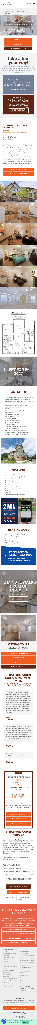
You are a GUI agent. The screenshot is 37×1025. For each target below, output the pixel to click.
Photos (18, 39)
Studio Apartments (25, 967)
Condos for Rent (25, 965)
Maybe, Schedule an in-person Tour (20, 938)
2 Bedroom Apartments (27, 958)
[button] (18, 84)
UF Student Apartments (10, 978)
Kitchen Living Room (19, 653)
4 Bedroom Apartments (27, 962)
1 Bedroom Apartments (27, 955)
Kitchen (19, 662)
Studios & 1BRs (24, 975)
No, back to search (19, 942)
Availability (18, 44)
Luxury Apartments (8, 957)
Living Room (19, 658)
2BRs (21, 978)
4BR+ (21, 982)
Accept (25, 1022)
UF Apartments (7, 964)
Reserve (22, 993)
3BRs (21, 980)
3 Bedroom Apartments (27, 960)
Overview (23, 990)
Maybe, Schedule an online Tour (19, 934)
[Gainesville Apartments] (8, 4)
